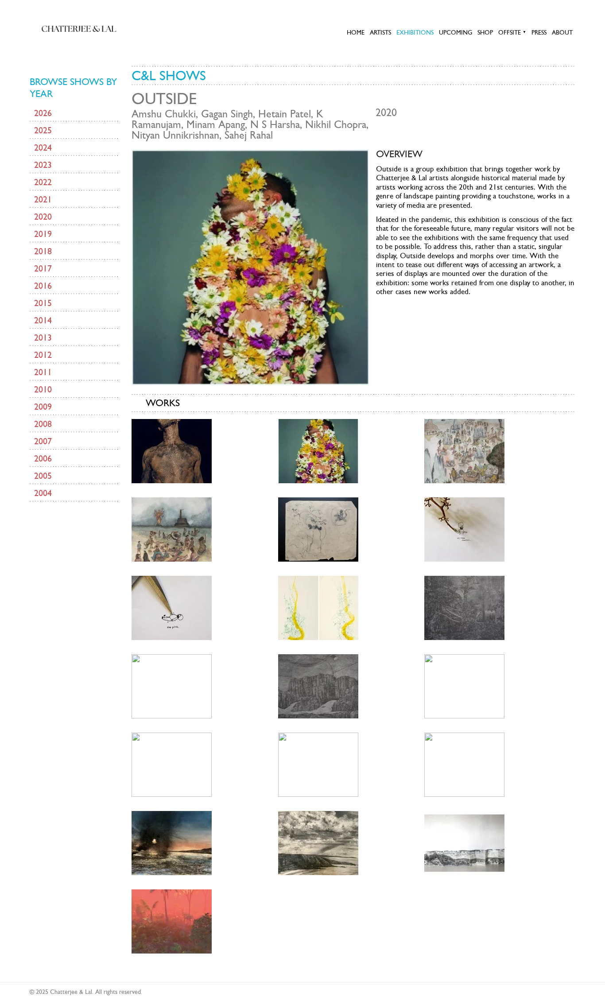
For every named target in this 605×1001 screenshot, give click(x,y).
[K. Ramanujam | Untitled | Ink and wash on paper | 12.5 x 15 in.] (318, 528)
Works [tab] (163, 402)
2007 (43, 441)
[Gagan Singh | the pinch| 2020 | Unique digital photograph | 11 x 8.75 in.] (172, 607)
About (562, 32)
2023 (43, 164)
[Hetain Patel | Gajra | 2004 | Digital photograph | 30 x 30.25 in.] (318, 450)
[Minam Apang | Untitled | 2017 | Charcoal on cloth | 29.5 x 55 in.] (464, 685)
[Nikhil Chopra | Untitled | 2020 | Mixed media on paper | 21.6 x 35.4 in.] (172, 842)
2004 (43, 493)
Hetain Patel (284, 114)
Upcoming (455, 32)
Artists (380, 32)
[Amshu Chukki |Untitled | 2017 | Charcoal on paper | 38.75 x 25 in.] (172, 685)
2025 (43, 130)
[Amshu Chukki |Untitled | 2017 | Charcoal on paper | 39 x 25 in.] (464, 607)
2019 (43, 234)
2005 (43, 475)
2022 (43, 182)
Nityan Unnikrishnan (175, 135)
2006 (43, 458)
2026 (43, 113)
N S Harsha (275, 124)
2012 (43, 354)
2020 (43, 216)
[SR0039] (172, 920)
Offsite (512, 32)
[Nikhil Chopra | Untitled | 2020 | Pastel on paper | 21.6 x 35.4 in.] (318, 842)
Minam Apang (215, 124)
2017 (43, 268)
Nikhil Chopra (335, 124)
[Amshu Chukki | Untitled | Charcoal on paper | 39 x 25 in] (318, 607)
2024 (43, 147)
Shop (485, 32)
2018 (43, 251)
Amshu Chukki (164, 114)
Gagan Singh (227, 114)
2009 (43, 406)
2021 (43, 199)
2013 (43, 337)
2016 (43, 285)
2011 (43, 372)
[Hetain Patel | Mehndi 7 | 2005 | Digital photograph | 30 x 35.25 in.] (172, 450)
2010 (43, 389)
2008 (43, 424)
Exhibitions (415, 32)
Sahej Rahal (249, 135)
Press (539, 32)
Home (356, 32)
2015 (43, 303)
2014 (43, 320)
